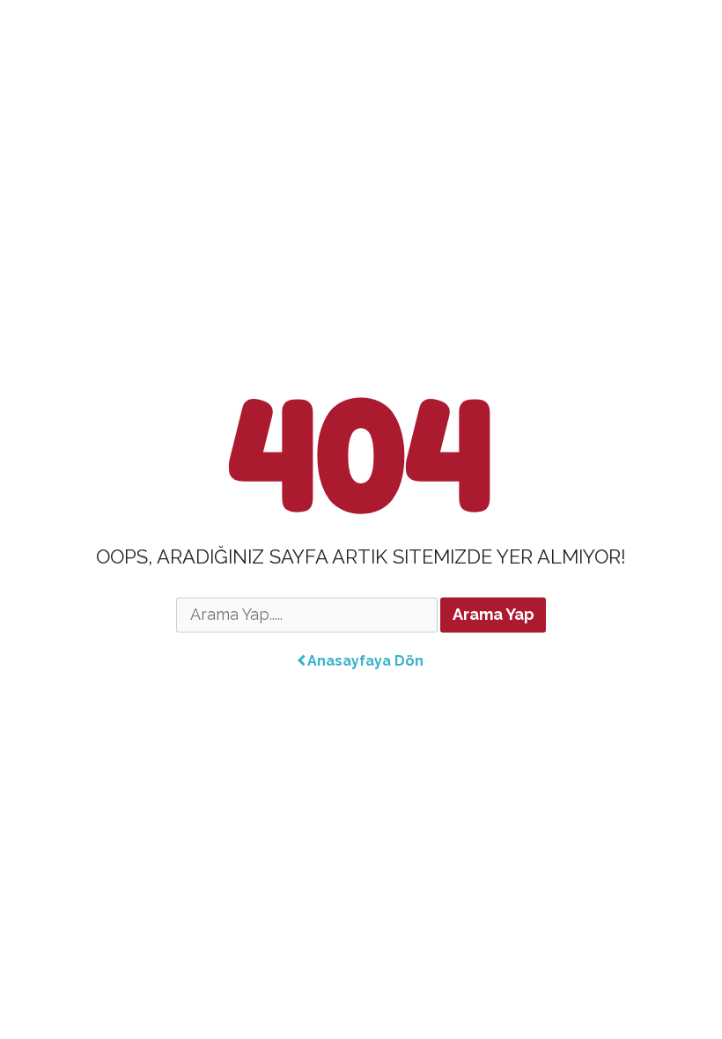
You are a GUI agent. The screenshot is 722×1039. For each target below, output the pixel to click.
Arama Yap (493, 615)
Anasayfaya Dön (365, 660)
